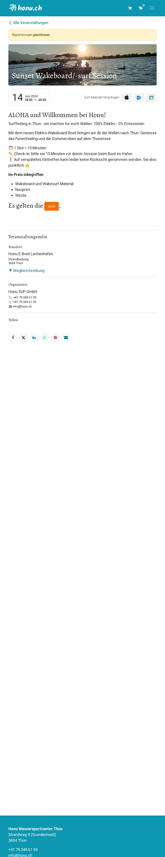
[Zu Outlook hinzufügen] (139, 97)
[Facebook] (12, 337)
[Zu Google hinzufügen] (151, 97)
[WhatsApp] (44, 337)
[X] (23, 337)
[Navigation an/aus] (152, 8)
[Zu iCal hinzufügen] (127, 97)
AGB (51, 206)
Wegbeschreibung (28, 270)
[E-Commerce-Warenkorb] (129, 8)
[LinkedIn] (34, 337)
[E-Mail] (65, 337)
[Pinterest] (55, 337)
